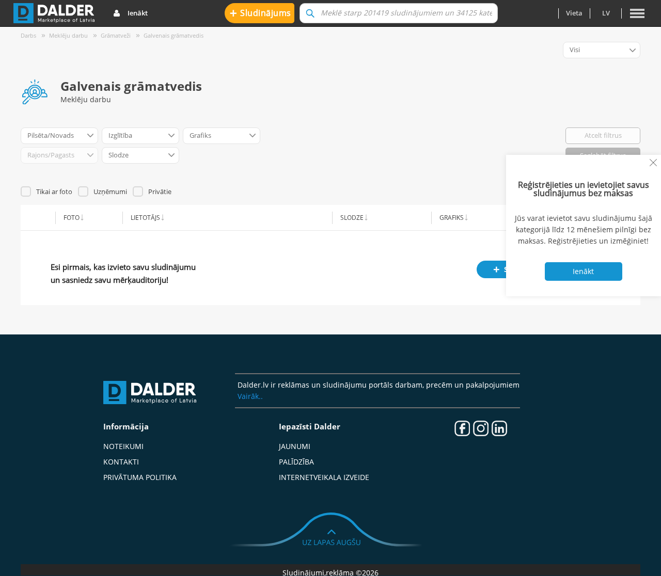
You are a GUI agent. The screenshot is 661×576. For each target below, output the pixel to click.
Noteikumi (123, 446)
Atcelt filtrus (603, 135)
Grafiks (451, 217)
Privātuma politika (140, 477)
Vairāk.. (250, 396)
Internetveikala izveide (324, 477)
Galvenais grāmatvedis (173, 35)
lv (606, 13)
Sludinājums (260, 12)
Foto (72, 217)
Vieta (574, 13)
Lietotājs (145, 217)
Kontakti (121, 462)
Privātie (159, 191)
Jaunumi (294, 446)
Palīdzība (296, 462)
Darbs (28, 35)
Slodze (352, 217)
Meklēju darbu (68, 35)
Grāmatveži (116, 35)
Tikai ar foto (54, 191)
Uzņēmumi (110, 191)
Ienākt (138, 13)
